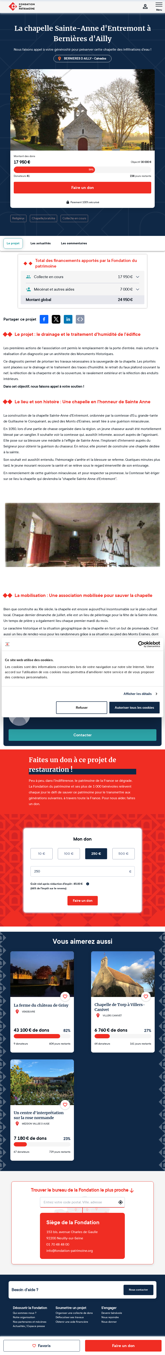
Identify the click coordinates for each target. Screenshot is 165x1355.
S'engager (108, 1308)
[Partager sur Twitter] (56, 319)
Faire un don (82, 187)
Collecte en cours (74, 218)
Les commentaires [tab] (74, 243)
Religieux (18, 218)
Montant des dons (24, 156)
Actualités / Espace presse (29, 1326)
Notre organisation (24, 1317)
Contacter (82, 735)
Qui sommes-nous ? (24, 1313)
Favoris (44, 1345)
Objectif (141, 162)
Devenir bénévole (111, 1313)
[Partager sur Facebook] (44, 319)
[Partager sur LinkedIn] (68, 319)
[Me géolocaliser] (120, 1202)
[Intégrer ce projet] (80, 319)
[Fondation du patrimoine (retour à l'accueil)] (21, 6)
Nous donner (109, 1321)
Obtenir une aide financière (72, 1321)
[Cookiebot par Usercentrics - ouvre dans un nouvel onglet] (141, 644)
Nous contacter (138, 1289)
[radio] (42, 853)
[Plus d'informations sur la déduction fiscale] (87, 884)
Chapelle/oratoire (43, 218)
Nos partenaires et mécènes (29, 1321)
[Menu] (159, 4)
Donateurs (22, 176)
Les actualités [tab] (41, 243)
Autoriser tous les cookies (134, 707)
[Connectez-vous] (145, 6)
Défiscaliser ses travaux (70, 1317)
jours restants (140, 176)
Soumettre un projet (71, 1308)
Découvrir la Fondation (30, 1308)
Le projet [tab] (13, 243)
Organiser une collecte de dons (74, 1313)
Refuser (82, 707)
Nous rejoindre (110, 1317)
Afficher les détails (138, 694)
